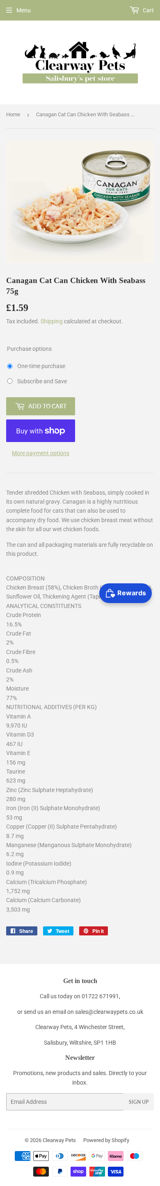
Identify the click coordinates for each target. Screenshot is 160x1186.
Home (13, 114)
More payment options (40, 453)
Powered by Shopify (106, 1140)
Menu (23, 10)
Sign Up (139, 1102)
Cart (148, 10)
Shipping (52, 321)
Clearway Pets (59, 1140)
